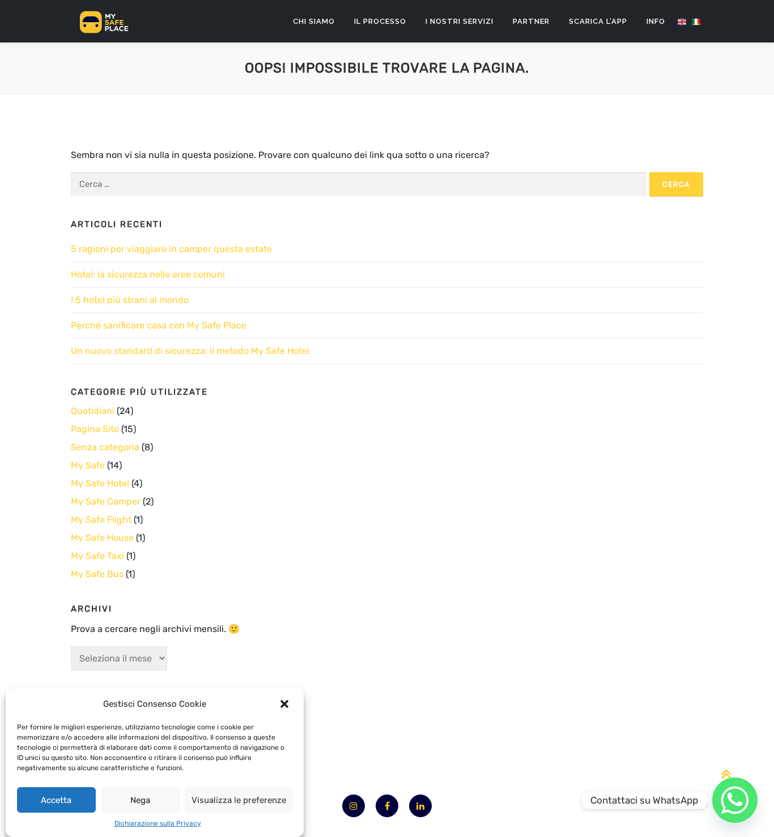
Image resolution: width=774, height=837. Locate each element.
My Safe (88, 465)
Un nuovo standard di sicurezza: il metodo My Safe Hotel (190, 350)
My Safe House (102, 537)
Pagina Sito (95, 429)
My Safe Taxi (97, 555)
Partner (531, 21)
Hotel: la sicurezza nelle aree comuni (148, 274)
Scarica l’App (598, 21)
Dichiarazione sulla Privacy (157, 823)
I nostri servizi (460, 21)
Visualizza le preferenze (239, 800)
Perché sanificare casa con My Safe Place (158, 325)
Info (656, 21)
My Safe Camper (106, 501)
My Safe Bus (97, 574)
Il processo (380, 21)
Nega (140, 800)
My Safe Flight (101, 519)
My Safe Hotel (100, 483)
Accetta (56, 800)
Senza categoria (105, 447)
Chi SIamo (314, 21)
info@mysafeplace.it (659, 805)
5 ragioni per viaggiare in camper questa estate (171, 249)
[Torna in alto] (726, 774)
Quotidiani (92, 410)
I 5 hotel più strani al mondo (130, 299)
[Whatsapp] (735, 800)
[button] (285, 704)
